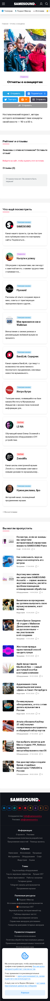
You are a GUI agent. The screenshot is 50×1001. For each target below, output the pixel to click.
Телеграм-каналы (24, 222)
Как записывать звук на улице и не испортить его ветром (30, 560)
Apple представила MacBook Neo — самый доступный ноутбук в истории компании (29, 668)
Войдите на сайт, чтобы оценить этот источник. (23, 161)
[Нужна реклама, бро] (9, 489)
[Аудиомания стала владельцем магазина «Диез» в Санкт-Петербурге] (8, 688)
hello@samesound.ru (33, 816)
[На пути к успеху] (9, 257)
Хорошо (25, 993)
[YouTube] (19, 808)
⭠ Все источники (10, 512)
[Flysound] (9, 288)
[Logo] (25, 4)
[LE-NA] (9, 425)
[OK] (40, 808)
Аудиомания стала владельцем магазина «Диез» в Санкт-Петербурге (32, 687)
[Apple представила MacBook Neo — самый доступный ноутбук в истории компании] (8, 668)
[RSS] (46, 808)
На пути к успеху (26, 258)
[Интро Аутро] (9, 390)
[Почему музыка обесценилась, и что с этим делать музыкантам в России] (8, 705)
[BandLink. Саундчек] (9, 355)
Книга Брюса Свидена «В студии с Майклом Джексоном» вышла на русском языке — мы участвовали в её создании (29, 628)
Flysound (21, 290)
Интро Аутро (24, 391)
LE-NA (20, 426)
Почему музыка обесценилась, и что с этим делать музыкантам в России (32, 706)
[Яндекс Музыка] (30, 808)
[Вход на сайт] (42, 3)
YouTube (20, 422)
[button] (14, 93)
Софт (19, 549)
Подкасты (24, 77)
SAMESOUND (24, 226)
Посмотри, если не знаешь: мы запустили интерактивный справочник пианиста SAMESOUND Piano (32, 541)
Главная (5, 24)
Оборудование (22, 592)
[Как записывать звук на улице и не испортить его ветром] (8, 561)
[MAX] (14, 808)
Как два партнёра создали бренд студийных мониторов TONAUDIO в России (31, 766)
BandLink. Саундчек (28, 356)
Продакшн (21, 566)
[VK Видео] (25, 808)
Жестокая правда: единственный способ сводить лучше (29, 649)
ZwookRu (22, 458)
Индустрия (21, 612)
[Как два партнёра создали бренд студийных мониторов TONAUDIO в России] (8, 766)
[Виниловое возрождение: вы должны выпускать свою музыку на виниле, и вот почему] (8, 604)
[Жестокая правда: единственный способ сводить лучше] (8, 651)
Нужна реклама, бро (28, 490)
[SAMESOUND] (9, 225)
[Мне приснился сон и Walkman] (9, 320)
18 (39, 714)
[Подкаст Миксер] (35, 808)
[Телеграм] (4, 808)
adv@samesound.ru (29, 819)
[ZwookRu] (9, 457)
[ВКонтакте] (9, 808)
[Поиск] (46, 3)
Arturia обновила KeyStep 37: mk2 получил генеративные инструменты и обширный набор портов (32, 726)
